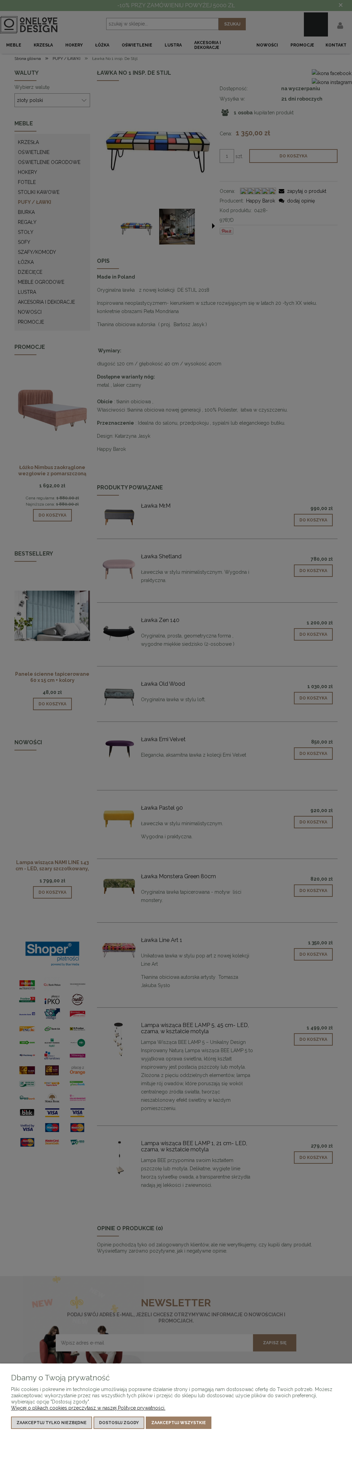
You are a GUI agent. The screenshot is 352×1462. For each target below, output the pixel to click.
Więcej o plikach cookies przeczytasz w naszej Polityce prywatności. (88, 1408)
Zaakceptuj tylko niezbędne (51, 1422)
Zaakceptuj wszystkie (178, 1422)
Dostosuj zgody (119, 1422)
